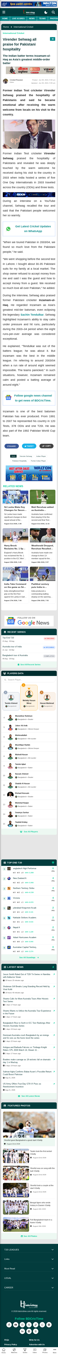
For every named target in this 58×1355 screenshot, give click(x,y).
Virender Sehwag (26, 456)
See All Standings (27, 957)
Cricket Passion (16, 80)
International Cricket (23, 27)
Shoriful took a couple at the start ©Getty (42, 1186)
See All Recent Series (30, 665)
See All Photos (30, 1236)
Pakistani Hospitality (19, 461)
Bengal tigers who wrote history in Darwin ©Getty (40, 1204)
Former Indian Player (38, 461)
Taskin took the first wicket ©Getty (41, 1152)
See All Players (31, 832)
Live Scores (18, 18)
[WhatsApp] (42, 1324)
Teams (42, 18)
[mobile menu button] (3, 12)
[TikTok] (35, 1324)
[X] (29, 1324)
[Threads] (35, 1331)
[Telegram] (29, 1331)
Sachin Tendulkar (32, 314)
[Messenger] (49, 1324)
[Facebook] (9, 1324)
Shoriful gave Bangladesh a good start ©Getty (23, 1140)
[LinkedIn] (22, 1331)
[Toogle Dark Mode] (46, 12)
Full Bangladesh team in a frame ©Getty (41, 1221)
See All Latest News (30, 1096)
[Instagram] (22, 1324)
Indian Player (41, 456)
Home (5, 18)
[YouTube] (15, 1324)
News (32, 18)
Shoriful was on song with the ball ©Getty (42, 1169)
